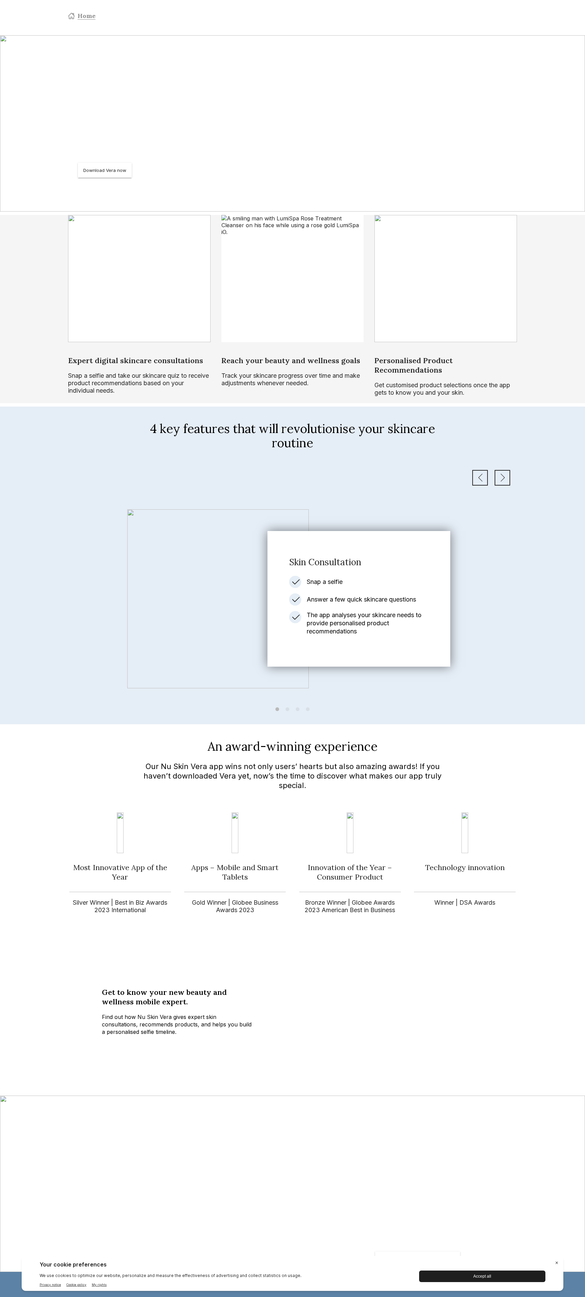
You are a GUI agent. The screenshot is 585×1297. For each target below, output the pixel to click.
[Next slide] (502, 478)
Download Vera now (104, 170)
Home (86, 16)
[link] (292, 599)
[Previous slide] (480, 478)
